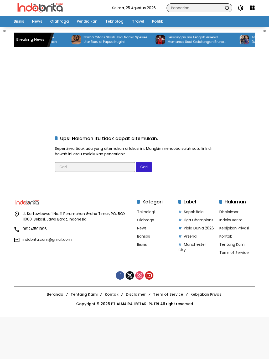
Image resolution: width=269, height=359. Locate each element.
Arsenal (190, 236)
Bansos (143, 236)
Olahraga (145, 220)
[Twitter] (130, 275)
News (142, 228)
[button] (227, 7)
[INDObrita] (40, 7)
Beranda (55, 294)
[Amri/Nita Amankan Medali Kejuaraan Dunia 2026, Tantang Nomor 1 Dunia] (240, 39)
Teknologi (146, 211)
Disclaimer (229, 211)
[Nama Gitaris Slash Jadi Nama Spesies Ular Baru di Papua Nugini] (72, 39)
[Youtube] (149, 275)
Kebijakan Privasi (234, 228)
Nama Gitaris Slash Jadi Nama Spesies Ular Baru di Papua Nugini (111, 39)
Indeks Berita (230, 220)
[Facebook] (120, 275)
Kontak (225, 236)
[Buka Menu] (252, 8)
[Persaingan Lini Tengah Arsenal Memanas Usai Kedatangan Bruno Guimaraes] (156, 39)
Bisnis (142, 244)
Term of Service (234, 252)
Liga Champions (198, 220)
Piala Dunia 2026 (199, 228)
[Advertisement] (141, 85)
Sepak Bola (194, 211)
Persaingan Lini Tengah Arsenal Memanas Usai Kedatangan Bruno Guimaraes (191, 39)
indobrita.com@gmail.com (47, 239)
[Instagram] (139, 275)
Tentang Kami (232, 244)
